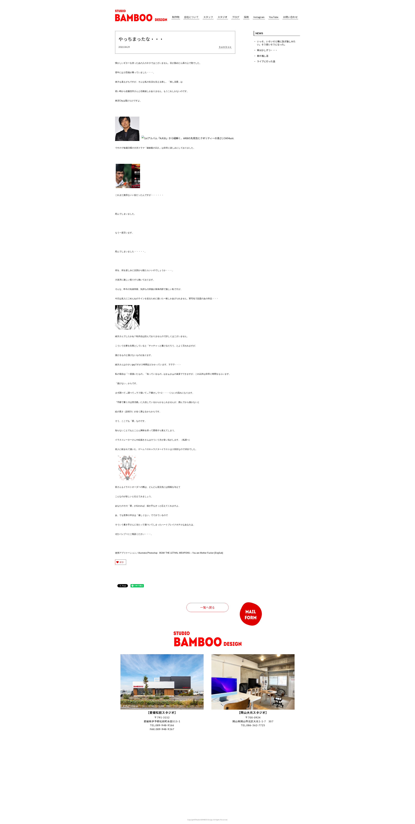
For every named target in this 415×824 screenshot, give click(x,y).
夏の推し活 (262, 56)
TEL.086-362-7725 (253, 725)
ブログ (235, 17)
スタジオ (222, 17)
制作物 (175, 17)
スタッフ (208, 17)
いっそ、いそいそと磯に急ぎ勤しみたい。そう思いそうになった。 (276, 43)
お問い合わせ (290, 17)
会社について (191, 17)
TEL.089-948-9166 (162, 725)
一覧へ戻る (207, 607)
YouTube (273, 17)
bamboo (225, 47)
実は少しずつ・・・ (267, 50)
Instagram (258, 17)
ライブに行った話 (266, 61)
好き (122, 562)
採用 (246, 17)
